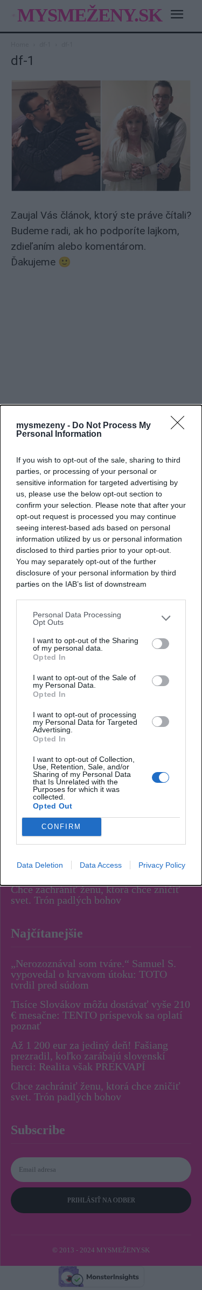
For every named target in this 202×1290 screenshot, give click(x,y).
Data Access (101, 865)
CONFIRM (61, 827)
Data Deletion (40, 865)
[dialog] (101, 645)
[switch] (160, 643)
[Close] (181, 426)
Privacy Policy (161, 865)
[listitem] (101, 618)
